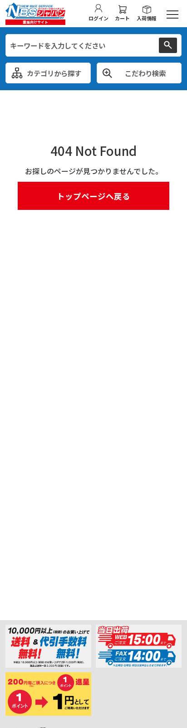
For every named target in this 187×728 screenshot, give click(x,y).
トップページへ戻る (93, 196)
